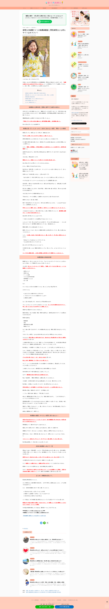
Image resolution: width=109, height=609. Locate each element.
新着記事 (44, 8)
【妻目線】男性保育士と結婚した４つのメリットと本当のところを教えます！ (47, 571)
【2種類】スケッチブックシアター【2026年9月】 (83, 66)
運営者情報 (59, 600)
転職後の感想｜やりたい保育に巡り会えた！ (34, 98)
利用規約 (64, 600)
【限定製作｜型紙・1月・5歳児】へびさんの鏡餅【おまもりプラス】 (83, 77)
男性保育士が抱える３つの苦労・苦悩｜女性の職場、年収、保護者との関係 (47, 582)
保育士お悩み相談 (75, 112)
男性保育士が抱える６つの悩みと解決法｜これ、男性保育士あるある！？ (46, 539)
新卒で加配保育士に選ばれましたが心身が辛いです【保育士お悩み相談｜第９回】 (43, 592)
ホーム (24, 8)
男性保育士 (26, 528)
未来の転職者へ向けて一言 (31, 100)
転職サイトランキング (34, 8)
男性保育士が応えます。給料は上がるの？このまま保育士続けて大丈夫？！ (47, 550)
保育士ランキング (74, 152)
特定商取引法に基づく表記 (73, 600)
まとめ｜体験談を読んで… (30, 102)
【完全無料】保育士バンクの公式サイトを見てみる (34, 515)
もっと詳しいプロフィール (77, 120)
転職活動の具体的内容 (30, 96)
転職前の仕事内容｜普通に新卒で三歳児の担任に (35, 93)
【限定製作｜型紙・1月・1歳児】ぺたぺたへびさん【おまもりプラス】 (83, 88)
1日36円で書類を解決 (63, 606)
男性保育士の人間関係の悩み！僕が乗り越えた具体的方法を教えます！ (46, 561)
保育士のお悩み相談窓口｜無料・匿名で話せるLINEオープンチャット (83, 45)
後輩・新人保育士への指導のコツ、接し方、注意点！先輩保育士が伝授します (42, 590)
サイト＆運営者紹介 (74, 8)
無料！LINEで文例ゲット (44, 606)
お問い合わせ (84, 8)
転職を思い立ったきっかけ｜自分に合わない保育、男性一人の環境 (39, 95)
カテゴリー (64, 8)
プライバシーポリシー (51, 600)
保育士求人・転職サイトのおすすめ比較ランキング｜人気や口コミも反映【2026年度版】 (83, 166)
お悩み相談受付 (54, 8)
